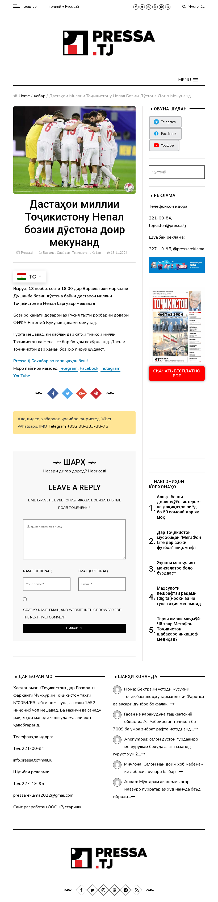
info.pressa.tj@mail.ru (32, 760)
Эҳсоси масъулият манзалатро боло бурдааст (176, 567)
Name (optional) (37, 571)
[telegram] (161, 7)
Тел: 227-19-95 (28, 784)
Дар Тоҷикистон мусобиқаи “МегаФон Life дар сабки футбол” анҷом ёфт (179, 540)
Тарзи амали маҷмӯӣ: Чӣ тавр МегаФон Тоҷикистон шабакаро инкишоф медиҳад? (179, 629)
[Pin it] (96, 393)
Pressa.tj (27, 253)
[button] (188, 79)
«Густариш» (69, 807)
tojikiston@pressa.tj (167, 225)
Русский (72, 6)
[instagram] (148, 7)
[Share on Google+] (81, 393)
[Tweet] (67, 393)
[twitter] (142, 7)
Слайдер (63, 253)
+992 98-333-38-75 (87, 426)
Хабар (39, 96)
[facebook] (136, 7)
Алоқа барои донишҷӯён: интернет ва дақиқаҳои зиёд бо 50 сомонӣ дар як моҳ (179, 507)
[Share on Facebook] (52, 393)
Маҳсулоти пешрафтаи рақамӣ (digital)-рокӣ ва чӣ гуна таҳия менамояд (179, 596)
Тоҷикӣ (55, 6)
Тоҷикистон (80, 253)
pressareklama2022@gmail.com (43, 795)
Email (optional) (93, 571)
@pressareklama (188, 249)
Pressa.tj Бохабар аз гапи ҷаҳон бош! (50, 361)
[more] (172, 704)
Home (24, 96)
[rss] (167, 7)
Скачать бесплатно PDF (176, 373)
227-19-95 (160, 249)
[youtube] (155, 7)
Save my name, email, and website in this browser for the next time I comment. (72, 614)
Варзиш (48, 253)
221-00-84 (160, 218)
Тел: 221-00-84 (28, 748)
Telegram (57, 426)
